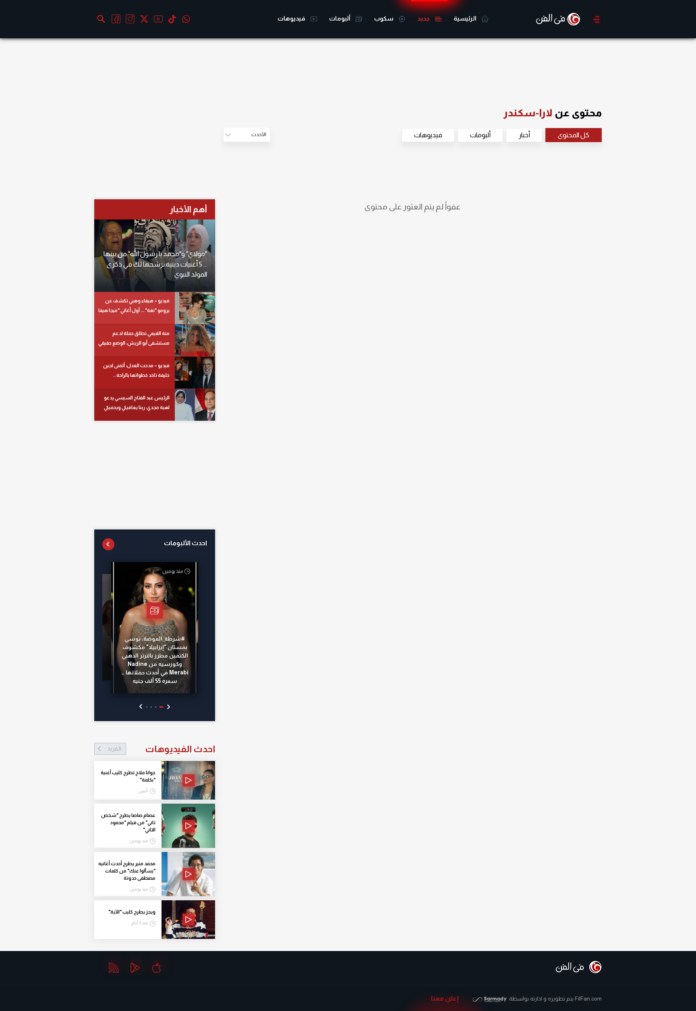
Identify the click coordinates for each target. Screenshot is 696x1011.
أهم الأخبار (188, 209)
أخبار (524, 135)
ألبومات (340, 18)
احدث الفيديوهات (161, 749)
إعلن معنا (445, 998)
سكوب (384, 18)
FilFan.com (588, 998)
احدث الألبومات (185, 543)
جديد (424, 18)
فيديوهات (292, 18)
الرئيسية (466, 18)
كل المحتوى (573, 135)
